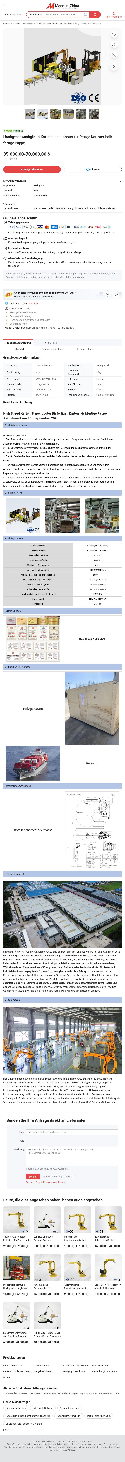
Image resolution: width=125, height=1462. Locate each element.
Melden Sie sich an (14, 327)
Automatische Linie (69, 1408)
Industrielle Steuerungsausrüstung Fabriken (28, 1415)
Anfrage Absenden (32, 169)
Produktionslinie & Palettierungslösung (82, 1365)
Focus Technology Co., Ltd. (60, 1441)
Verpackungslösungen (103, 1371)
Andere (6, 1377)
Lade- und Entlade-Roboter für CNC (18, 1371)
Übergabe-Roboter (42, 1371)
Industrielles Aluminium (68, 1415)
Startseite (7, 23)
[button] (111, 349)
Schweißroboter (100, 1365)
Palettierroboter (41, 1365)
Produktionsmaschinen (25, 23)
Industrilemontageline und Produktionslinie (58, 23)
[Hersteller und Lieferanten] (62, 5)
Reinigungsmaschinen (73, 1371)
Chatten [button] (95, 169)
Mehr (6, 1429)
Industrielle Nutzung (43, 1408)
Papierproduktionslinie (91, 23)
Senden (33, 1176)
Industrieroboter (11, 1365)
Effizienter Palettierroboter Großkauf (24, 1423)
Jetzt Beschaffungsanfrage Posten (45, 1182)
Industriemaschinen (16, 1408)
